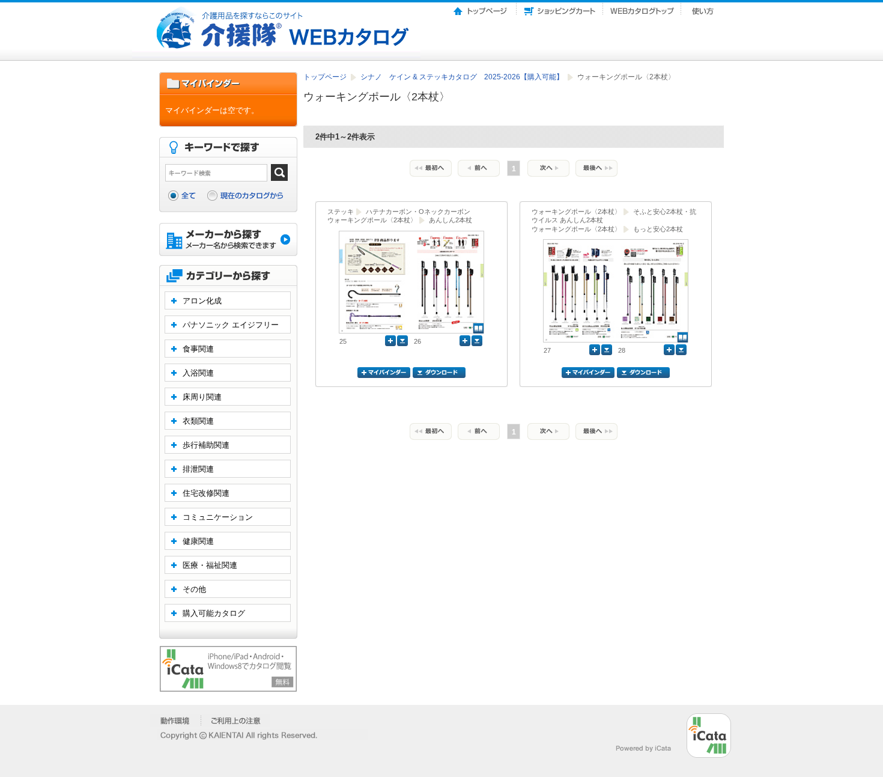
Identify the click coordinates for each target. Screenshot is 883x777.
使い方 (704, 8)
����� (175, 720)
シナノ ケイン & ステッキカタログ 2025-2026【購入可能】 (462, 77)
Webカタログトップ (642, 8)
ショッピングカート (560, 8)
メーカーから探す (228, 240)
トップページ (481, 8)
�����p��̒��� (235, 720)
